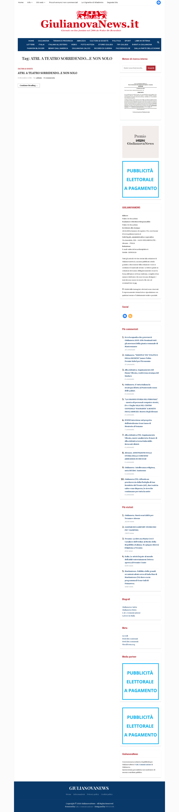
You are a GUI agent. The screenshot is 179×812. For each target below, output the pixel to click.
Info (29, 2)
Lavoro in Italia (128, 616)
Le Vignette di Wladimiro (92, 2)
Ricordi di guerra (103, 48)
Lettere (31, 45)
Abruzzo (81, 41)
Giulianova (43, 41)
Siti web (39, 2)
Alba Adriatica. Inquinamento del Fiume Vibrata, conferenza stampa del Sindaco (142, 373)
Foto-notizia (87, 45)
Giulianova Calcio (129, 607)
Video (74, 45)
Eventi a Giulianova (142, 45)
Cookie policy (107, 794)
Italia (41, 45)
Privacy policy (93, 794)
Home (21, 2)
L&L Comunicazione (143, 765)
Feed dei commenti (130, 641)
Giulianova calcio (81, 48)
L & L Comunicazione (131, 613)
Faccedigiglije (123, 48)
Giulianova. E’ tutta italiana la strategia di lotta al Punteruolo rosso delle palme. (141, 388)
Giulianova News (129, 610)
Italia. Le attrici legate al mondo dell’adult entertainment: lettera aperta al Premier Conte (139, 559)
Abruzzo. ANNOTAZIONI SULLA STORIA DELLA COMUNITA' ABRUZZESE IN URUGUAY (138, 456)
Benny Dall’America (58, 48)
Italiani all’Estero (57, 45)
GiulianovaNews (89, 788)
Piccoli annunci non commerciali (63, 2)
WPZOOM (110, 807)
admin (39, 78)
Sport (128, 41)
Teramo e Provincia (63, 41)
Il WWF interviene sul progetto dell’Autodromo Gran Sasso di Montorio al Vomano (138, 423)
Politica (116, 41)
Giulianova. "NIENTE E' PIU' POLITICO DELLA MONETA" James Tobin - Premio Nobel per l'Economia (141, 358)
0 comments (49, 78)
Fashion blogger (35, 48)
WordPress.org (128, 644)
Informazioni (79, 794)
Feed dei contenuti (130, 639)
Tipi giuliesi (122, 45)
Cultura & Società (99, 41)
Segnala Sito (112, 2)
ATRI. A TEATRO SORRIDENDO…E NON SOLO (47, 73)
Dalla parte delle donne (147, 48)
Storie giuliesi (105, 45)
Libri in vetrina (142, 41)
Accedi (125, 636)
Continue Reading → (29, 85)
